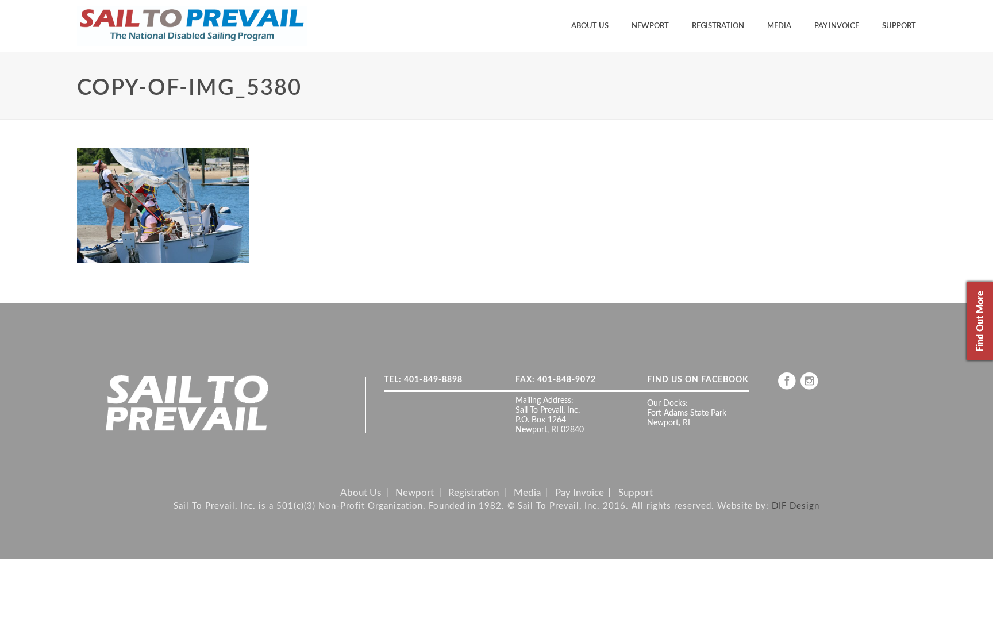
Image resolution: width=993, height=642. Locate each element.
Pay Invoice (836, 26)
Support (899, 26)
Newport (650, 26)
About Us (590, 26)
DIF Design (795, 506)
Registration (718, 26)
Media (779, 26)
